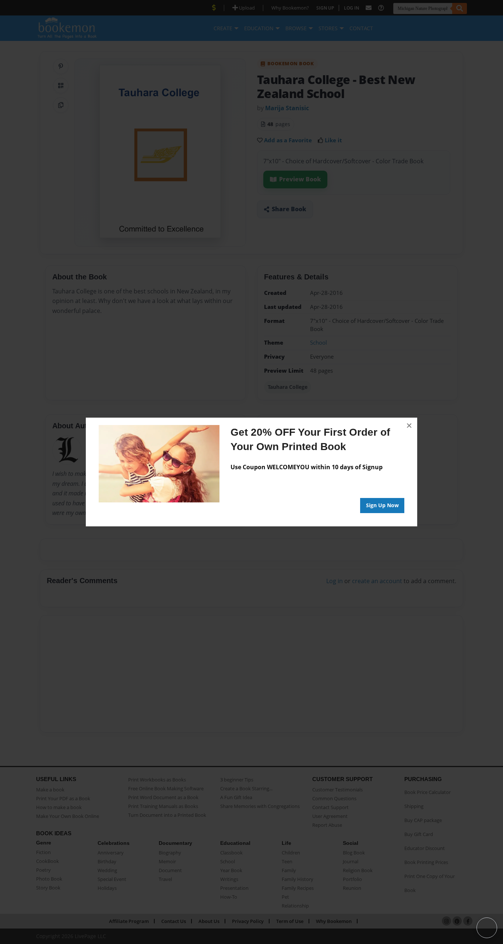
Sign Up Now (382, 505)
